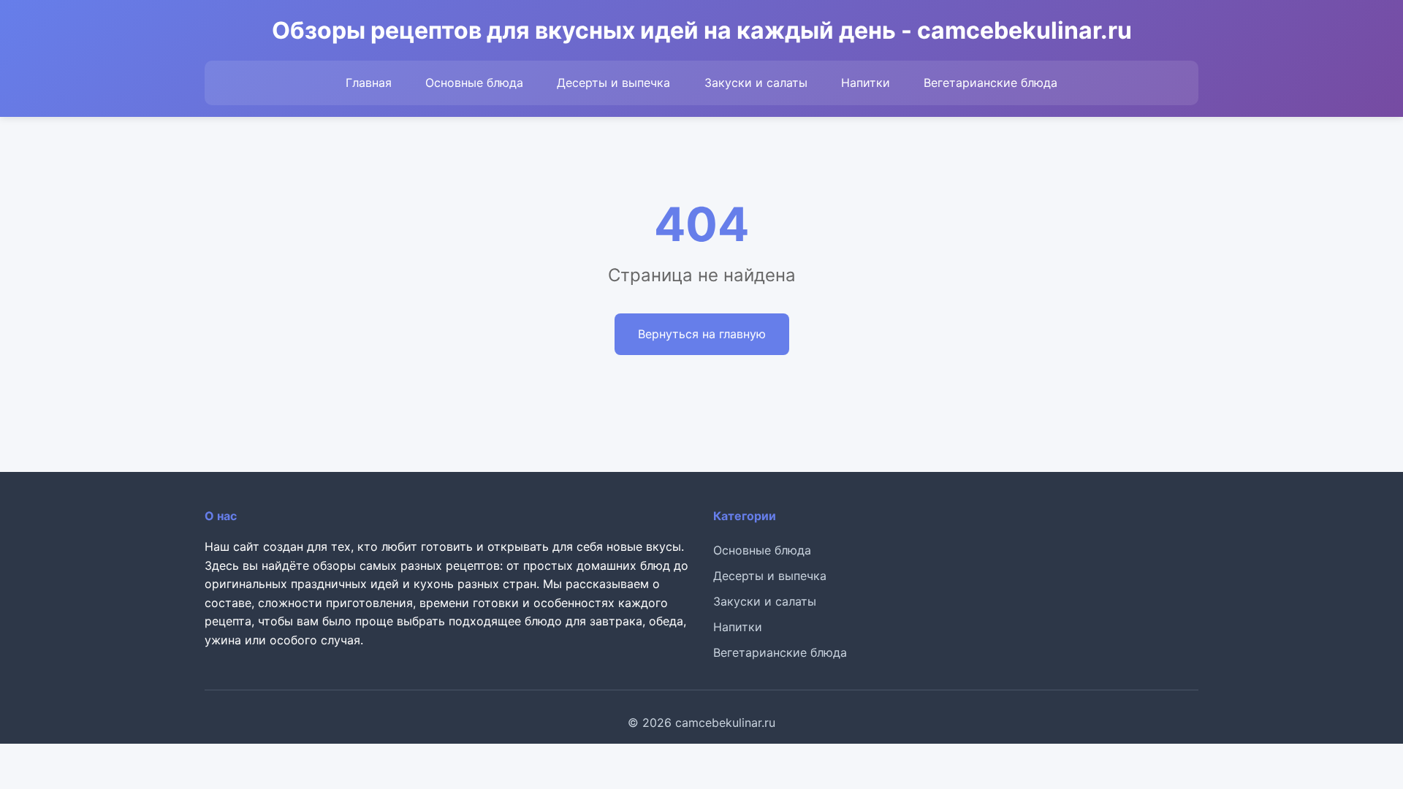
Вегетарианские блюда (990, 82)
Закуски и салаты (755, 82)
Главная (369, 82)
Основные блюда (474, 82)
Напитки (865, 82)
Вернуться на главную (702, 334)
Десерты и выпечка (613, 82)
